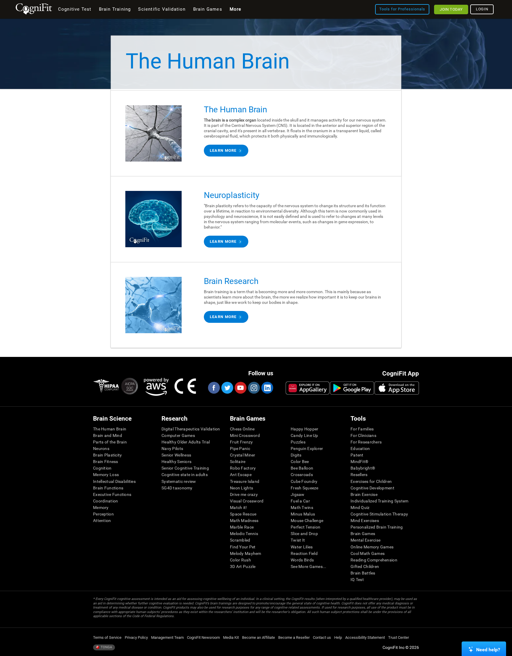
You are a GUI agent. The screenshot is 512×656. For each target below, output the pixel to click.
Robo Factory (243, 468)
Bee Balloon (302, 468)
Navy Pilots (172, 448)
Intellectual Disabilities (114, 481)
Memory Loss (106, 474)
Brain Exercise (364, 494)
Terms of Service (107, 637)
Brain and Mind (107, 435)
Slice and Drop (304, 533)
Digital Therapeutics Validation (190, 429)
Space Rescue (243, 514)
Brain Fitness (105, 461)
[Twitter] (227, 388)
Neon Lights (241, 488)
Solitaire (238, 461)
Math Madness (244, 520)
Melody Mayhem (245, 553)
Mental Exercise (365, 540)
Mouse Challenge (307, 520)
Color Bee (300, 461)
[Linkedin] (267, 388)
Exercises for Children (371, 481)
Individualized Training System (379, 501)
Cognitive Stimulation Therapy (379, 514)
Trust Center (398, 637)
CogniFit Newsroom (203, 637)
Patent (357, 455)
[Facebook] (213, 388)
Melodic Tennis (244, 533)
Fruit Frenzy (241, 442)
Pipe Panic (240, 448)
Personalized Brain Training (377, 527)
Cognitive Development (372, 488)
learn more (223, 150)
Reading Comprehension (374, 560)
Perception (103, 514)
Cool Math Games (368, 553)
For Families (362, 429)
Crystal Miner (242, 455)
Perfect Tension (305, 527)
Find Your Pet (243, 547)
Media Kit (231, 637)
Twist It (298, 540)
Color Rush (240, 560)
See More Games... (309, 566)
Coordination (105, 501)
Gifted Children (365, 566)
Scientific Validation (161, 9)
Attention (102, 520)
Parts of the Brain (110, 442)
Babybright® (363, 468)
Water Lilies (302, 547)
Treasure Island (244, 481)
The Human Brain (109, 429)
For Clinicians (363, 435)
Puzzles (298, 442)
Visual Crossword (246, 501)
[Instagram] (253, 388)
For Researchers (366, 442)
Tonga (106, 647)
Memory (101, 507)
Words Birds (302, 560)
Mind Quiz (360, 507)
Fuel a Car (300, 501)
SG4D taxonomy (177, 488)
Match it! (238, 507)
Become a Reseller (294, 637)
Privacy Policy (136, 637)
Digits (296, 455)
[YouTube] (240, 388)
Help (338, 637)
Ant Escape (241, 474)
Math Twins (302, 507)
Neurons (101, 448)
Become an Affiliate (258, 637)
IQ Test (357, 579)
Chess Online (242, 429)
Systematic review (178, 481)
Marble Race (242, 527)
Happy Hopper (304, 429)
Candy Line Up (304, 435)
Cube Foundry (304, 481)
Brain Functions (108, 488)
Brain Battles (363, 573)
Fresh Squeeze (305, 488)
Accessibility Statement (365, 637)
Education (360, 448)
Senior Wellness (176, 455)
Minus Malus (303, 514)
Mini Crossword (245, 435)
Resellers (359, 474)
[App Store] (397, 388)
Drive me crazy (244, 494)
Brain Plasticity (107, 455)
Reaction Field (304, 553)
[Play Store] (352, 388)
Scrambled (240, 540)
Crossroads (302, 474)
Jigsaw (298, 494)
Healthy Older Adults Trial (185, 442)
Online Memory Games (372, 547)
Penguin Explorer (307, 448)
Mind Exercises (365, 520)
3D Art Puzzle (243, 566)
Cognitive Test (75, 9)
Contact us (322, 637)
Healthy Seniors (176, 461)
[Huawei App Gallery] (307, 388)
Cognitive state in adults (184, 474)
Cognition (102, 468)
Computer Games (178, 435)
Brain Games (363, 533)
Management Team (167, 637)
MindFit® (359, 461)
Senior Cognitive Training (185, 468)
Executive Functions (112, 494)
